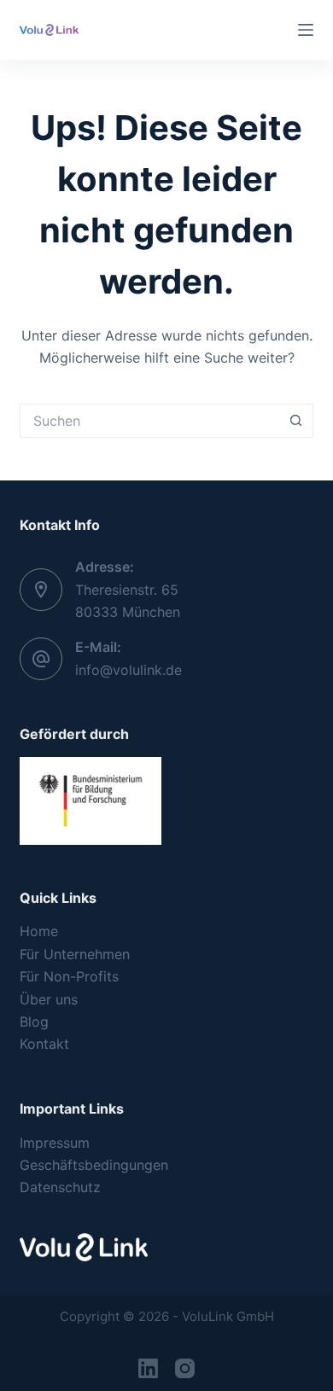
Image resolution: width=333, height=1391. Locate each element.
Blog (34, 1021)
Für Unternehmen (75, 954)
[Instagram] (185, 1368)
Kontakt (44, 1043)
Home (39, 931)
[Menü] (305, 30)
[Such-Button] (296, 421)
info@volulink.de (128, 669)
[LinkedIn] (148, 1368)
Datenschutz (60, 1187)
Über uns (49, 999)
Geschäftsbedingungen (94, 1164)
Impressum (55, 1142)
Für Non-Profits (69, 976)
